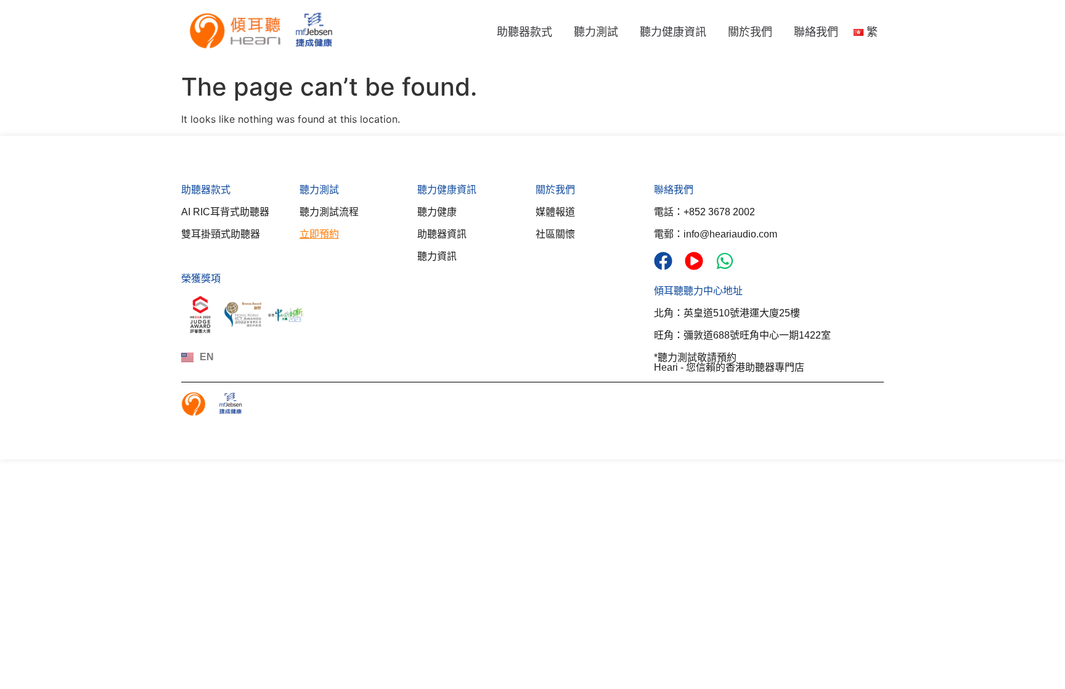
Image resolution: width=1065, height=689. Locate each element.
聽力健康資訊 (673, 32)
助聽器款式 (524, 32)
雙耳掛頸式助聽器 (220, 234)
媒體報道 (555, 212)
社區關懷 (555, 234)
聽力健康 (437, 212)
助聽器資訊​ (442, 234)
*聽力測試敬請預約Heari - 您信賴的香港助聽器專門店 (729, 362)
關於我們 (750, 32)
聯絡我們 (816, 32)
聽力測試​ (319, 189)
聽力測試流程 (329, 212)
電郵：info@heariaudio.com (715, 234)
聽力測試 (596, 32)
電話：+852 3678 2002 (704, 212)
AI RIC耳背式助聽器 (225, 212)
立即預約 (319, 234)
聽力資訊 (437, 256)
